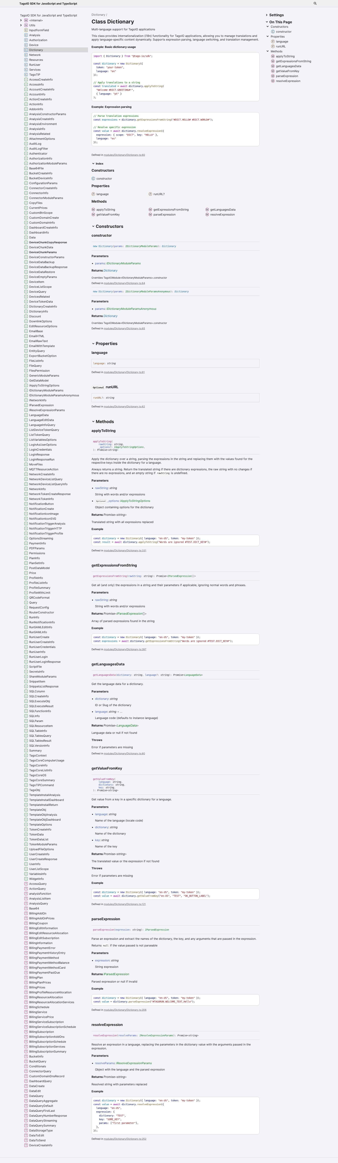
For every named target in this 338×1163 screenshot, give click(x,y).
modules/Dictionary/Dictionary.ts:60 (124, 154)
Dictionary (98, 14)
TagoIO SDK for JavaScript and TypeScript (48, 3)
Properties (278, 36)
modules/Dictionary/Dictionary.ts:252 (125, 1138)
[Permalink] (138, 47)
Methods (276, 51)
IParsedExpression (180, 576)
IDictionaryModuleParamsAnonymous (147, 291)
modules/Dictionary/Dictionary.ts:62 (124, 406)
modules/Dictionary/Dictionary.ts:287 (125, 649)
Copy (253, 56)
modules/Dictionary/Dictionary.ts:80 (124, 753)
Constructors (279, 26)
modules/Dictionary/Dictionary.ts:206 (125, 1009)
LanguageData (192, 674)
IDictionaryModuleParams (141, 246)
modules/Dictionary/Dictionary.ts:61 (124, 372)
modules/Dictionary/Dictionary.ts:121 (125, 904)
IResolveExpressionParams (156, 1035)
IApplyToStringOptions (129, 447)
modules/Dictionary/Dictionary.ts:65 (124, 328)
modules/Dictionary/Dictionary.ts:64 (124, 283)
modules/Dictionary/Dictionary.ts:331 (125, 550)
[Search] (315, 3)
